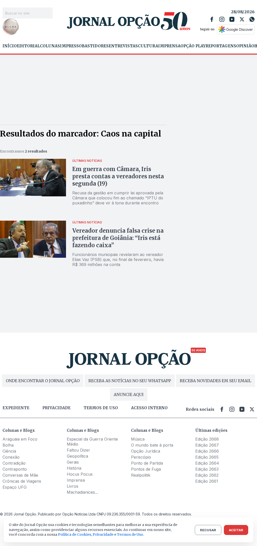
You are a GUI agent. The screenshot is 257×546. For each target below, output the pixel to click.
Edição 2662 (207, 475)
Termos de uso (101, 408)
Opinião (245, 46)
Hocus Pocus (80, 474)
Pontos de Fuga (146, 469)
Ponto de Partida (147, 463)
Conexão (11, 457)
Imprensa (169, 46)
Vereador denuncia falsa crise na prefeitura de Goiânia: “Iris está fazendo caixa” (118, 238)
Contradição (14, 463)
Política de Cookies (74, 534)
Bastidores (95, 46)
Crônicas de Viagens (22, 481)
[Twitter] (241, 19)
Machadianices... (82, 492)
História (74, 468)
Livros (72, 486)
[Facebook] (211, 19)
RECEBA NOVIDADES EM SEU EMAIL (215, 380)
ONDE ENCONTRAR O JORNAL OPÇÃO (43, 380)
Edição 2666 (207, 451)
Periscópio (141, 457)
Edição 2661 (206, 481)
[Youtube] (231, 19)
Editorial (28, 46)
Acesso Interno (149, 408)
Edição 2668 (207, 439)
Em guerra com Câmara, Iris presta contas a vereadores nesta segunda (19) (118, 176)
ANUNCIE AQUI (129, 394)
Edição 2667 (207, 445)
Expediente (16, 408)
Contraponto (15, 469)
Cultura (148, 46)
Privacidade (56, 408)
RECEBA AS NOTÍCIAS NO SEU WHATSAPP (129, 380)
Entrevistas (123, 46)
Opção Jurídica (145, 451)
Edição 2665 (207, 457)
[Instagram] (221, 19)
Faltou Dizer (78, 450)
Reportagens (221, 46)
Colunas (50, 46)
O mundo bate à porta (152, 445)
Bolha (8, 445)
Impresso (71, 46)
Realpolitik (140, 475)
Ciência (9, 451)
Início (10, 46)
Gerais (73, 462)
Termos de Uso (130, 534)
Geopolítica (77, 456)
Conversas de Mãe (20, 475)
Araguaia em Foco (20, 439)
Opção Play (193, 46)
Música (138, 439)
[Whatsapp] (251, 19)
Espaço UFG (15, 487)
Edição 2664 (207, 463)
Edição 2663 (207, 469)
